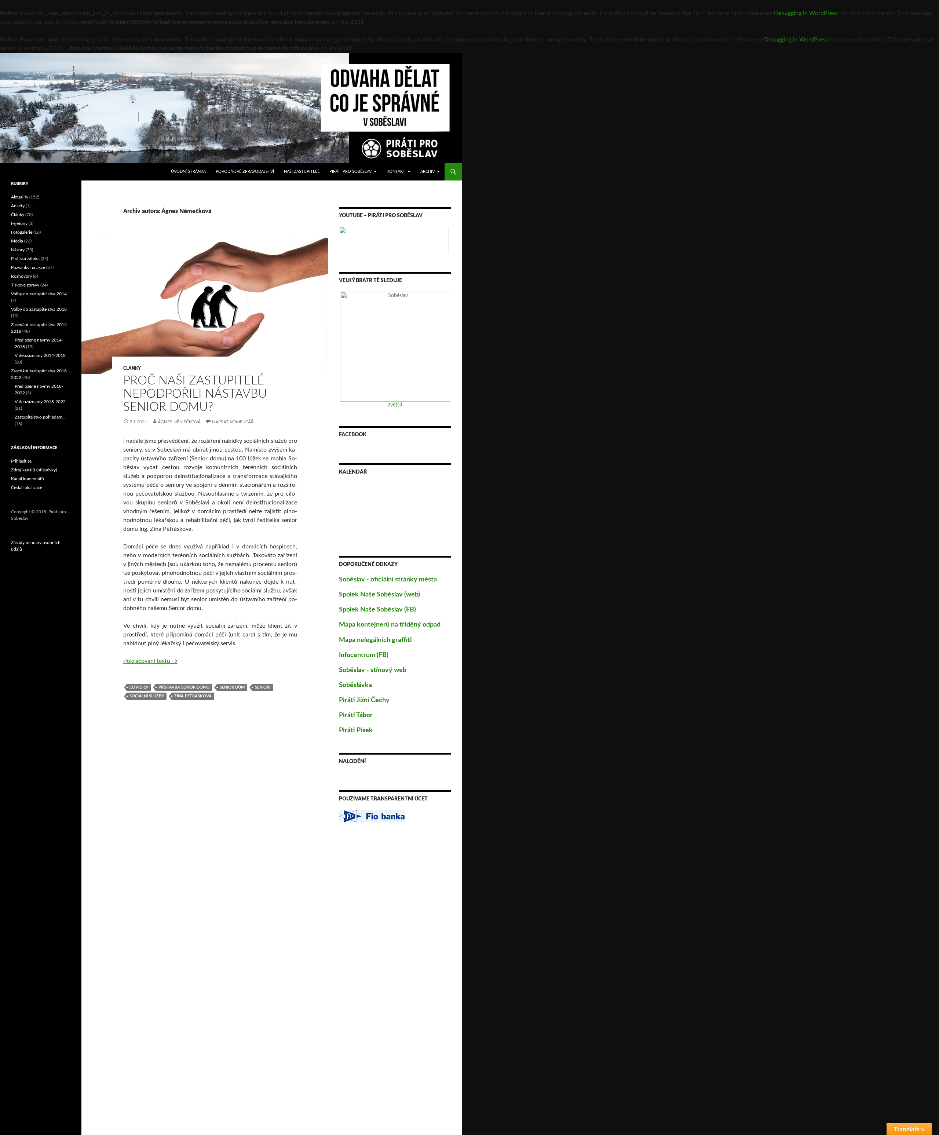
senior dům (232, 687)
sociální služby (146, 696)
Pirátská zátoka (25, 258)
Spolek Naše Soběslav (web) (379, 594)
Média (17, 241)
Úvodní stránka (188, 171)
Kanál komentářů (27, 479)
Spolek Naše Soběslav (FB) (377, 609)
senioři (262, 687)
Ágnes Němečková (179, 422)
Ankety (18, 206)
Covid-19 (138, 687)
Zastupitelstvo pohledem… (40, 417)
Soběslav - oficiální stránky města (388, 579)
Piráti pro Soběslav (350, 171)
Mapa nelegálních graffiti (375, 640)
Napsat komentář (233, 422)
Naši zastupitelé (301, 171)
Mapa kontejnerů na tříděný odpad (390, 624)
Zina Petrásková (193, 696)
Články (132, 368)
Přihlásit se (21, 461)
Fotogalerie (21, 232)
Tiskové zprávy (25, 285)
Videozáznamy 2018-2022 (40, 401)
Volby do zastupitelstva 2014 (39, 294)
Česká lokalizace (26, 487)
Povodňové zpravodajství (245, 171)
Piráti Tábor (356, 715)
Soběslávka (355, 685)
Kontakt (396, 171)
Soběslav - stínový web (372, 670)
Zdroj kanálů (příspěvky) (34, 470)
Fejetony (19, 223)
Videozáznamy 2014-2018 (40, 355)
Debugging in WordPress (806, 13)
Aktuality (19, 197)
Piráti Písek (356, 730)
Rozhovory (21, 276)
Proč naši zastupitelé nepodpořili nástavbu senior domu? (195, 394)
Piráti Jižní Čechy (364, 700)
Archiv (427, 171)
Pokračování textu (150, 661)
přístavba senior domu (183, 687)
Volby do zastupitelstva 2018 (39, 309)
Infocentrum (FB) (363, 655)
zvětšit (395, 405)
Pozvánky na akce (28, 267)
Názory (18, 250)
